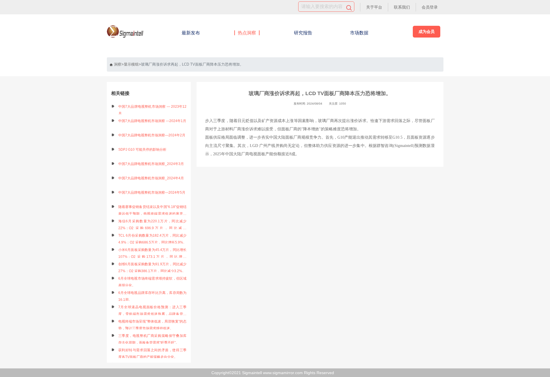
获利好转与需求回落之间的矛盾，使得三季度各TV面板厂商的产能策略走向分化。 (152, 353)
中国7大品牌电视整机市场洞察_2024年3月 (151, 164)
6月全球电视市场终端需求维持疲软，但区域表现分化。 (152, 281)
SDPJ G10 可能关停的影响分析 (142, 150)
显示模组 (131, 64)
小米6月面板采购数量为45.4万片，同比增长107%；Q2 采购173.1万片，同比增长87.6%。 (152, 254)
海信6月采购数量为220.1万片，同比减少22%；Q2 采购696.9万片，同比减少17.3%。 (152, 225)
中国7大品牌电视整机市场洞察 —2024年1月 (152, 121)
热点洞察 (247, 32)
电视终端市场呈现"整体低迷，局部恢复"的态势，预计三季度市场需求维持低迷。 (152, 324)
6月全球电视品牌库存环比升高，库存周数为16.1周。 (152, 296)
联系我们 (402, 7)
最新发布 (191, 32)
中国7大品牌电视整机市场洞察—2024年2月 (151, 135)
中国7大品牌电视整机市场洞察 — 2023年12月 (152, 110)
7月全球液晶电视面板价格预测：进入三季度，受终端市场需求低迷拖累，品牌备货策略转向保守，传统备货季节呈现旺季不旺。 (152, 311)
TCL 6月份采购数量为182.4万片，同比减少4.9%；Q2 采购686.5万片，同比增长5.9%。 (152, 238)
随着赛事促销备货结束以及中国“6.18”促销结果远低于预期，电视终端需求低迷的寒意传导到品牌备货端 (152, 211)
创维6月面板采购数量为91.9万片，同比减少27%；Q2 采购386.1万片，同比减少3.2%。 (152, 267)
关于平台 (374, 7)
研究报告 (303, 32)
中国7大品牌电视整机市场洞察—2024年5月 (151, 193)
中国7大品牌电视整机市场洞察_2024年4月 (151, 178)
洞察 (117, 64)
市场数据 (359, 32)
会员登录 (430, 7)
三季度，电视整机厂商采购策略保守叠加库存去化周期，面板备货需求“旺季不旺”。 (152, 339)
